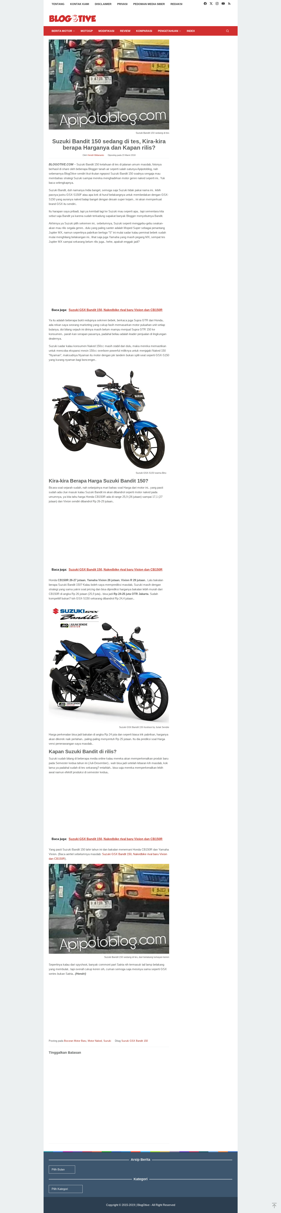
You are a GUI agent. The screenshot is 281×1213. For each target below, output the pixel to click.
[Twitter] (211, 4)
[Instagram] (217, 4)
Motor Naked (95, 1040)
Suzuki (107, 1040)
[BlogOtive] (73, 18)
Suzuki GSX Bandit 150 (134, 1040)
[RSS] (229, 4)
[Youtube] (223, 4)
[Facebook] (205, 4)
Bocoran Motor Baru (75, 1040)
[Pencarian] (227, 31)
